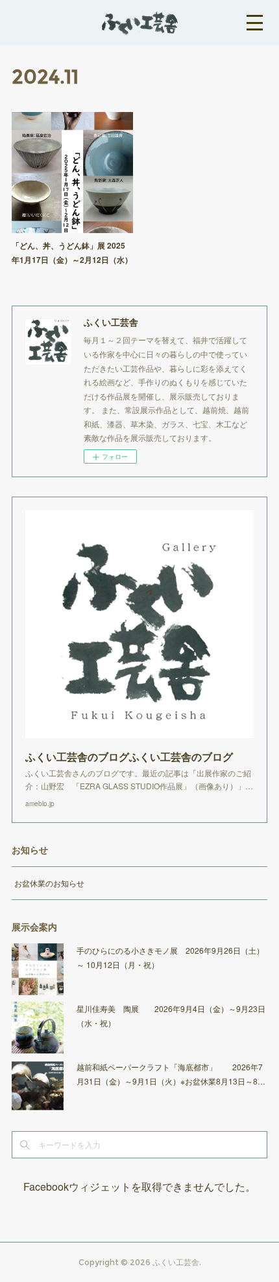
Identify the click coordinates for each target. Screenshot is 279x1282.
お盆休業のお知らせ (49, 882)
